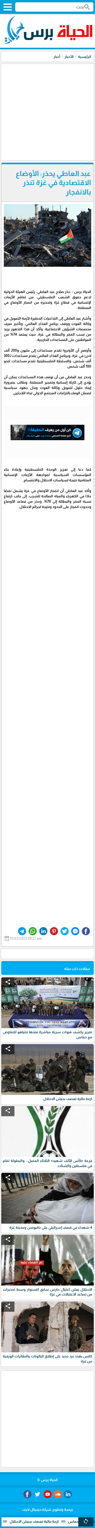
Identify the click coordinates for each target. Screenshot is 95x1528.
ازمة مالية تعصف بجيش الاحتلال (51, 1521)
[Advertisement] (47, 111)
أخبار (56, 57)
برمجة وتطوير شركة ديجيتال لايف (47, 1509)
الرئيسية (84, 57)
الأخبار (69, 57)
